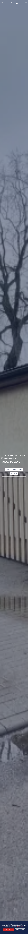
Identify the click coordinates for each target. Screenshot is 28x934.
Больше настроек (20, 929)
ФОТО (7, 470)
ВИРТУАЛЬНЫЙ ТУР (16, 470)
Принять (8, 929)
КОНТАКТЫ (14, 473)
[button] (26, 3)
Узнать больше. (21, 927)
